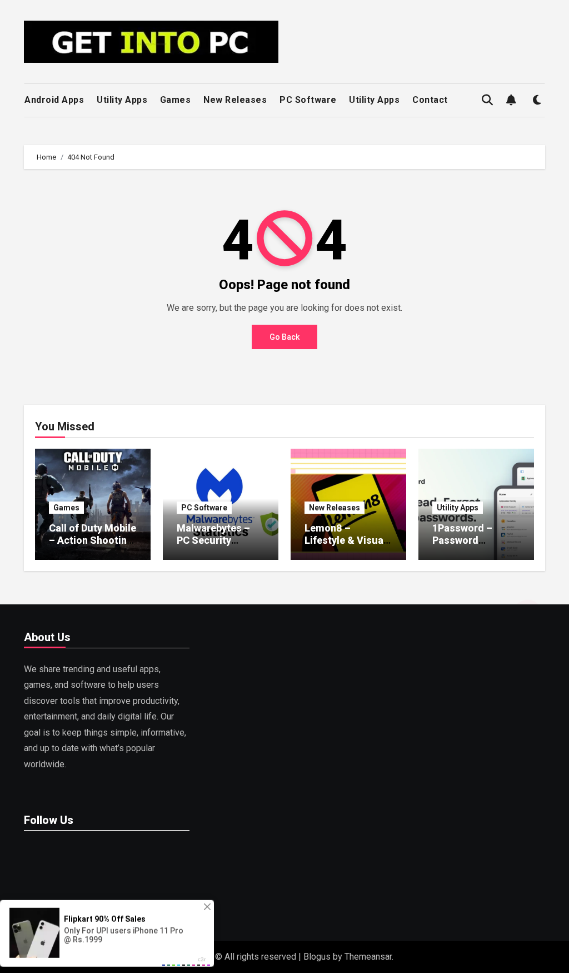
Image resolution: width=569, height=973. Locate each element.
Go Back (284, 336)
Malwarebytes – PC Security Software (213, 540)
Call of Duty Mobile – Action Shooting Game (92, 540)
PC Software (308, 100)
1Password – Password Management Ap (470, 540)
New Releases (235, 100)
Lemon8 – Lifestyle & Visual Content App (345, 540)
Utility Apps (122, 100)
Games (175, 100)
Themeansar (368, 956)
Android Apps (54, 100)
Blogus (317, 956)
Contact (430, 100)
